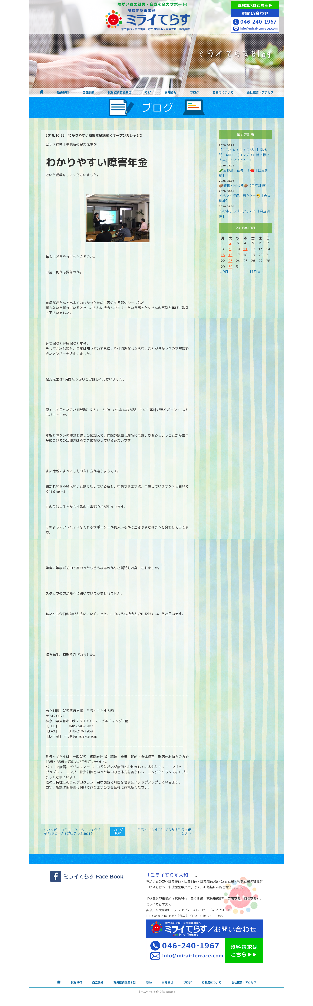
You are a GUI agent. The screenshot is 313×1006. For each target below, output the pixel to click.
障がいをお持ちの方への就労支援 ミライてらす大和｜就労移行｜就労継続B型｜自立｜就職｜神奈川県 (148, 17)
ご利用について (222, 92)
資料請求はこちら (253, 5)
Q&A (148, 92)
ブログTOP (118, 831)
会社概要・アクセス (260, 92)
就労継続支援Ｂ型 (120, 92)
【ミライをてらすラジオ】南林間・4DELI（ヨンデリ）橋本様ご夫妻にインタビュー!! (244, 155)
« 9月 (223, 271)
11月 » (254, 271)
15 (223, 255)
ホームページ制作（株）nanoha (156, 991)
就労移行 (63, 92)
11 (245, 249)
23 (230, 260)
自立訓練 (88, 92)
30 (230, 266)
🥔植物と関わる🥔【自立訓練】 (243, 185)
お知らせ (171, 92)
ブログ (194, 92)
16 (230, 255)
